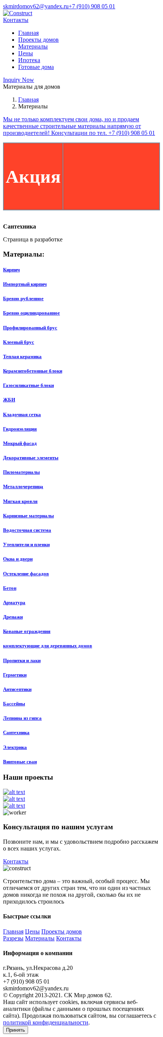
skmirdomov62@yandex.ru (36, 6)
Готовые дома (36, 67)
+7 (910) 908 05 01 (92, 6)
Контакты (15, 20)
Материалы (33, 46)
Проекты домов (38, 39)
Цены (25, 53)
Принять (15, 1030)
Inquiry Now (18, 80)
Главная (28, 33)
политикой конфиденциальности (45, 1022)
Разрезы (13, 938)
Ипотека (29, 60)
